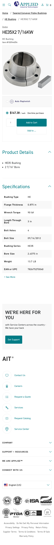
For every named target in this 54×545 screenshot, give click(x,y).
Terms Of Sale (43, 532)
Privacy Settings (12, 527)
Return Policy (41, 527)
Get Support (14, 339)
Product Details (17, 152)
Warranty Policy (26, 536)
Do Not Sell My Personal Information (32, 523)
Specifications (16, 187)
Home (5, 13)
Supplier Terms (10, 532)
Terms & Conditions (27, 532)
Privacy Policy (27, 527)
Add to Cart (31, 122)
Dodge (5, 27)
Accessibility (9, 523)
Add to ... (31, 130)
